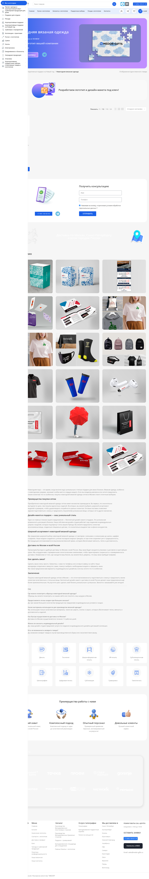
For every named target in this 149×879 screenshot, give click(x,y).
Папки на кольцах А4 (86, 835)
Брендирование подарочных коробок (89, 830)
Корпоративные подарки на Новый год (39, 72)
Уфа (103, 847)
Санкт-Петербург (108, 826)
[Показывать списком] (115, 109)
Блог (33, 843)
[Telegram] (122, 4)
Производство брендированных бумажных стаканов (65, 835)
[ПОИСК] (114, 4)
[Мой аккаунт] (121, 11)
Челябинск (106, 843)
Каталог (34, 830)
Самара (104, 850)
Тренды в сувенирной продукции (39, 848)
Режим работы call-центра (134, 823)
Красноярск (106, 836)
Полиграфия (83, 826)
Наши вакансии (37, 857)
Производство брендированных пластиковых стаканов (63, 828)
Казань (104, 833)
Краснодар (106, 854)
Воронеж (105, 861)
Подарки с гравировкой (63, 840)
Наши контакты (37, 861)
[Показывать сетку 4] (122, 109)
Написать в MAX (133, 846)
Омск (104, 857)
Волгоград (105, 868)
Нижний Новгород (108, 840)
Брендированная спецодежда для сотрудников (65, 845)
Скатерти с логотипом (39, 836)
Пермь (104, 864)
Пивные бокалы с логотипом (65, 849)
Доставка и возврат (38, 840)
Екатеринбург (107, 830)
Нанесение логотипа (39, 833)
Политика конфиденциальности (39, 853)
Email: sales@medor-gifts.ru (133, 852)
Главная (34, 826)
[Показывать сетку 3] (119, 109)
